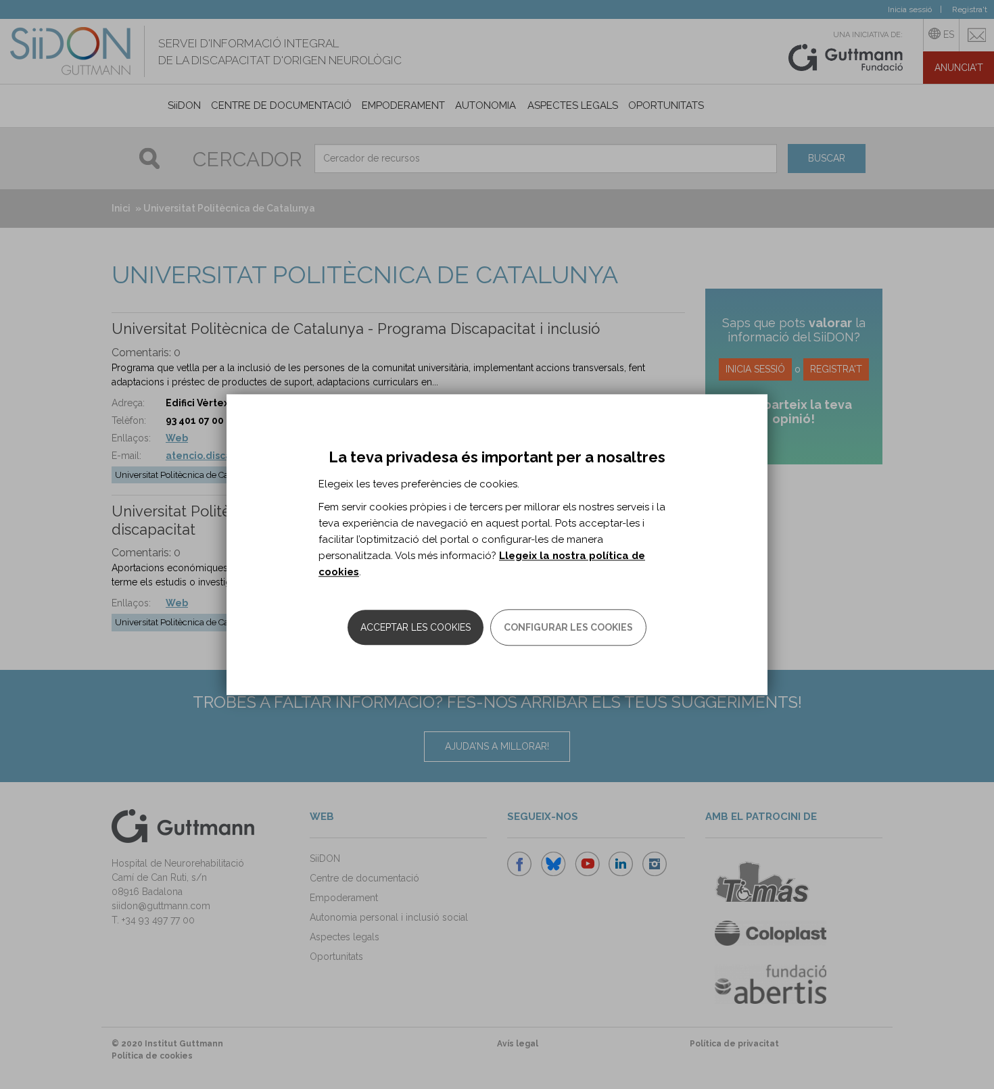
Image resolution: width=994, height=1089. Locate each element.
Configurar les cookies (568, 627)
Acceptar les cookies (415, 627)
